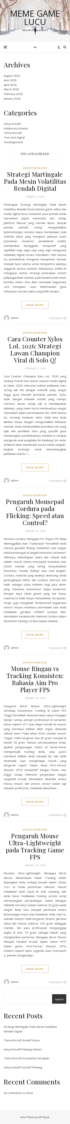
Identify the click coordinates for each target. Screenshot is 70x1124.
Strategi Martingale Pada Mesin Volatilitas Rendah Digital (35, 181)
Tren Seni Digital (14, 137)
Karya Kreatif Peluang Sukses (22, 1049)
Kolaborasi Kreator (16, 128)
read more (35, 304)
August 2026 (12, 76)
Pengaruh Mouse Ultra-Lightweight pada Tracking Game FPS (35, 846)
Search (59, 999)
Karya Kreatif (12, 124)
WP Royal (43, 1117)
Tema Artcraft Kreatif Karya (22, 1040)
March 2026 (11, 89)
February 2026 (13, 94)
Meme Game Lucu (35, 17)
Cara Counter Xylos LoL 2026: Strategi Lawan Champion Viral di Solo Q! (35, 349)
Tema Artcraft (13, 133)
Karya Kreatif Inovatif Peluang (23, 1067)
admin (15, 318)
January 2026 (12, 98)
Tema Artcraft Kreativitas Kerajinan (26, 1058)
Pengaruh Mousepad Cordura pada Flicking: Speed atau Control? (35, 512)
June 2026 (10, 80)
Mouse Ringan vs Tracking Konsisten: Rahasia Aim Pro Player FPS (35, 679)
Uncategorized (13, 142)
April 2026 (10, 85)
